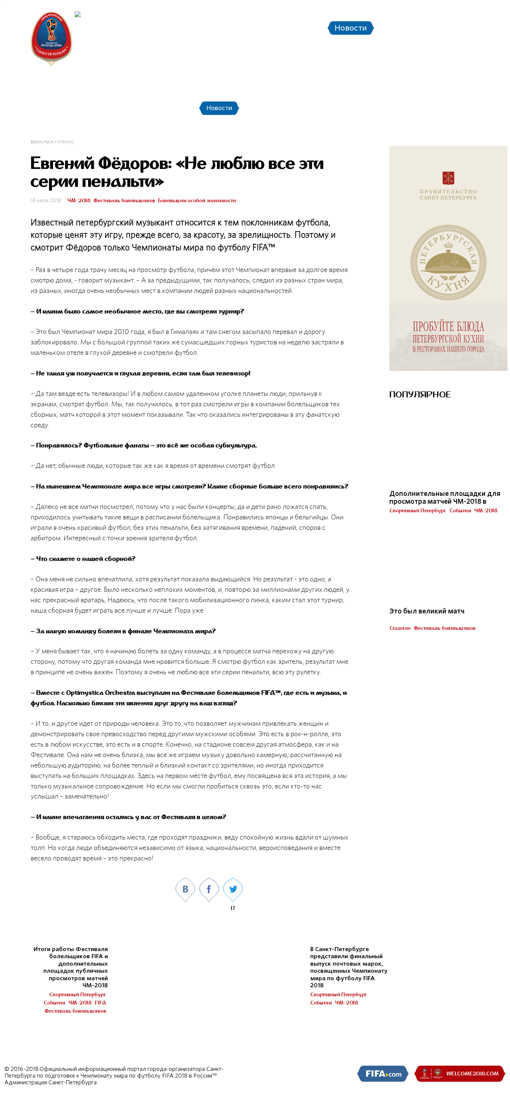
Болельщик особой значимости (197, 200)
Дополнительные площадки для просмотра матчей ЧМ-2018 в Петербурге (444, 501)
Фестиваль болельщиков (124, 200)
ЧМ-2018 (78, 200)
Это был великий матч (426, 611)
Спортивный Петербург (77, 994)
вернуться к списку (52, 141)
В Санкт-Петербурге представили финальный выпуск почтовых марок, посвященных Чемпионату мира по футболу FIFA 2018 (349, 967)
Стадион (399, 628)
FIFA (100, 1002)
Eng (483, 9)
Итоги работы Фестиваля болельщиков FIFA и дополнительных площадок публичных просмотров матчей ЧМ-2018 (71, 967)
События (54, 1002)
